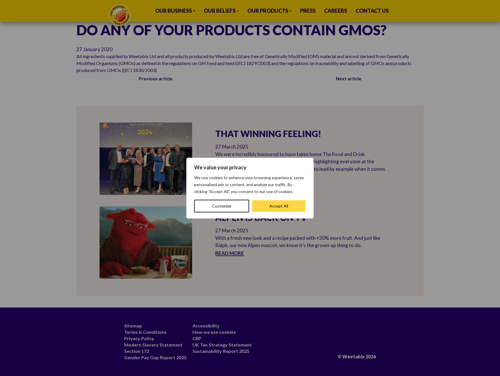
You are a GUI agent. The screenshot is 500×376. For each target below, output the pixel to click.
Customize (221, 205)
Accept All (278, 205)
